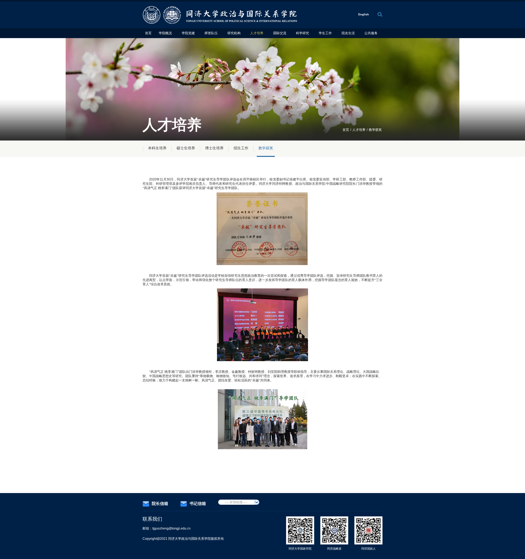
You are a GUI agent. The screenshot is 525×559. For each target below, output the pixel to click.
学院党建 (188, 33)
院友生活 (348, 33)
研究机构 (234, 33)
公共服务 (371, 33)
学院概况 (165, 33)
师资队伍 (211, 33)
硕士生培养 (186, 148)
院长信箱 (160, 503)
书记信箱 (197, 503)
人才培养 (256, 33)
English (363, 14)
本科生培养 (157, 148)
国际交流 (279, 33)
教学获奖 (375, 130)
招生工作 (241, 148)
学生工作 (325, 33)
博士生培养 (214, 148)
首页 (148, 33)
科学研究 (302, 33)
